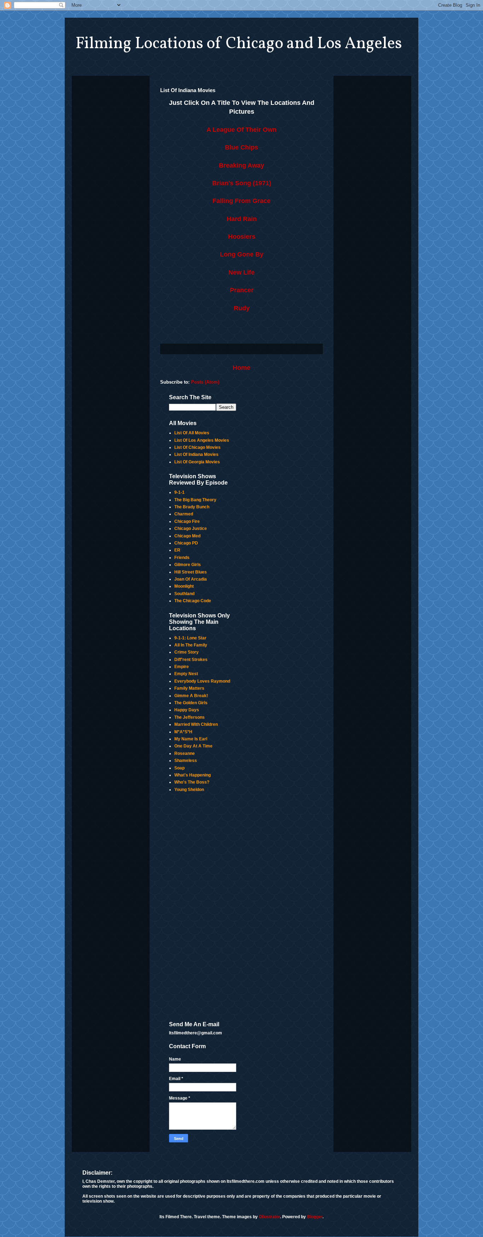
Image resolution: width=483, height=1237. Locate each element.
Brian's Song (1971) (241, 183)
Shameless (185, 760)
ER (177, 550)
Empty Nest (186, 673)
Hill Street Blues (190, 572)
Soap (179, 768)
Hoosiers (241, 236)
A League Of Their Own (241, 129)
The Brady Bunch (191, 506)
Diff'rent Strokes (191, 659)
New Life (241, 272)
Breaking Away (241, 165)
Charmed (183, 514)
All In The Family (190, 645)
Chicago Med (187, 535)
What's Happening (192, 775)
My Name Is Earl (190, 738)
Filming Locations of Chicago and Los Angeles (238, 44)
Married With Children (196, 724)
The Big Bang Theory (195, 499)
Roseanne (184, 753)
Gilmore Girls (187, 564)
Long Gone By (241, 254)
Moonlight (184, 586)
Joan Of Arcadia (190, 579)
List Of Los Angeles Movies (201, 440)
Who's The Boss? (191, 782)
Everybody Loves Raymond (202, 681)
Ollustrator (269, 1216)
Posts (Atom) (205, 382)
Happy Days (186, 709)
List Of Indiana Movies (196, 454)
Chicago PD (186, 543)
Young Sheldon (189, 789)
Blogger (314, 1216)
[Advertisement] (202, 907)
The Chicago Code (192, 600)
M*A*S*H (183, 731)
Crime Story (186, 652)
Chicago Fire (187, 521)
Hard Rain (242, 218)
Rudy (242, 308)
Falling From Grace (241, 200)
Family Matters (189, 688)
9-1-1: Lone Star (190, 638)
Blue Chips (241, 147)
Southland (184, 593)
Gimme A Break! (191, 695)
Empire (181, 666)
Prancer (242, 290)
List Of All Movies (191, 432)
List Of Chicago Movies (197, 447)
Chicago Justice (190, 528)
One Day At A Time (193, 746)
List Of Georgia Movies (197, 461)
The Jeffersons (189, 717)
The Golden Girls (191, 702)
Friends (182, 557)
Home (241, 367)
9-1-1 (179, 492)
